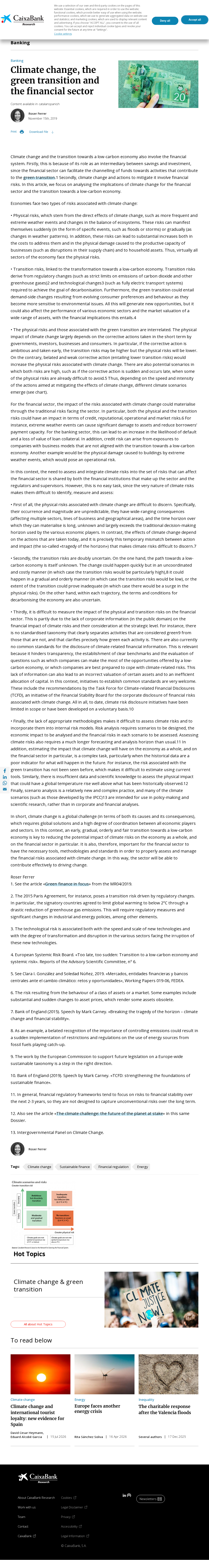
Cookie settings (63, 34)
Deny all (165, 20)
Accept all (195, 19)
